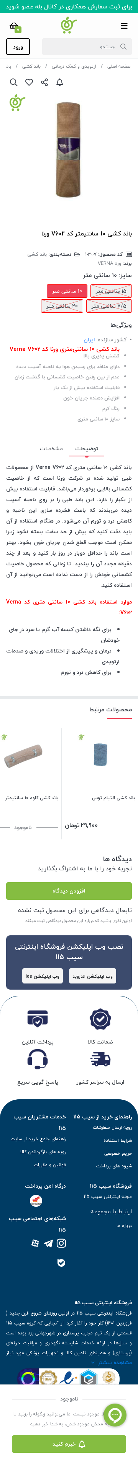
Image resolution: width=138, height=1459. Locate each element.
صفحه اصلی (118, 66)
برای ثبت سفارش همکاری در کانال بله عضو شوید (69, 6)
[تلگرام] (48, 1244)
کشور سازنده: (112, 339)
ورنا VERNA (109, 263)
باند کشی (31, 66)
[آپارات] (35, 1244)
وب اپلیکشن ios (42, 976)
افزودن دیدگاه (69, 891)
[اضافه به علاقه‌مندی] (29, 82)
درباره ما (124, 1226)
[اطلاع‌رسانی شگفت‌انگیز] (59, 82)
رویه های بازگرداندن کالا (43, 1152)
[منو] (124, 25)
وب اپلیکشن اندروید (92, 976)
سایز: (125, 275)
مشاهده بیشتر (115, 1362)
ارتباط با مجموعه (111, 1211)
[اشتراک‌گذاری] (44, 82)
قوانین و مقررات (50, 1165)
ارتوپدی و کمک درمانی (74, 66)
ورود (18, 47)
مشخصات (51, 448)
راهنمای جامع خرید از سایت (38, 1139)
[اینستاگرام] (61, 1244)
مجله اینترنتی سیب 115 (108, 1197)
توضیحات (86, 448)
